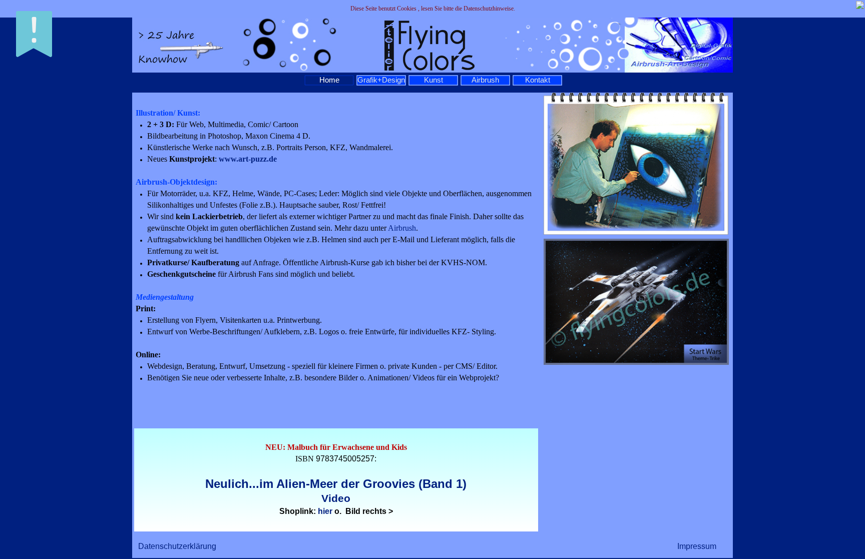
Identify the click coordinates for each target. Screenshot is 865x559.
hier (325, 511)
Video (335, 498)
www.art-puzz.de (248, 159)
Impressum (696, 546)
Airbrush (402, 228)
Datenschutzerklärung (177, 546)
